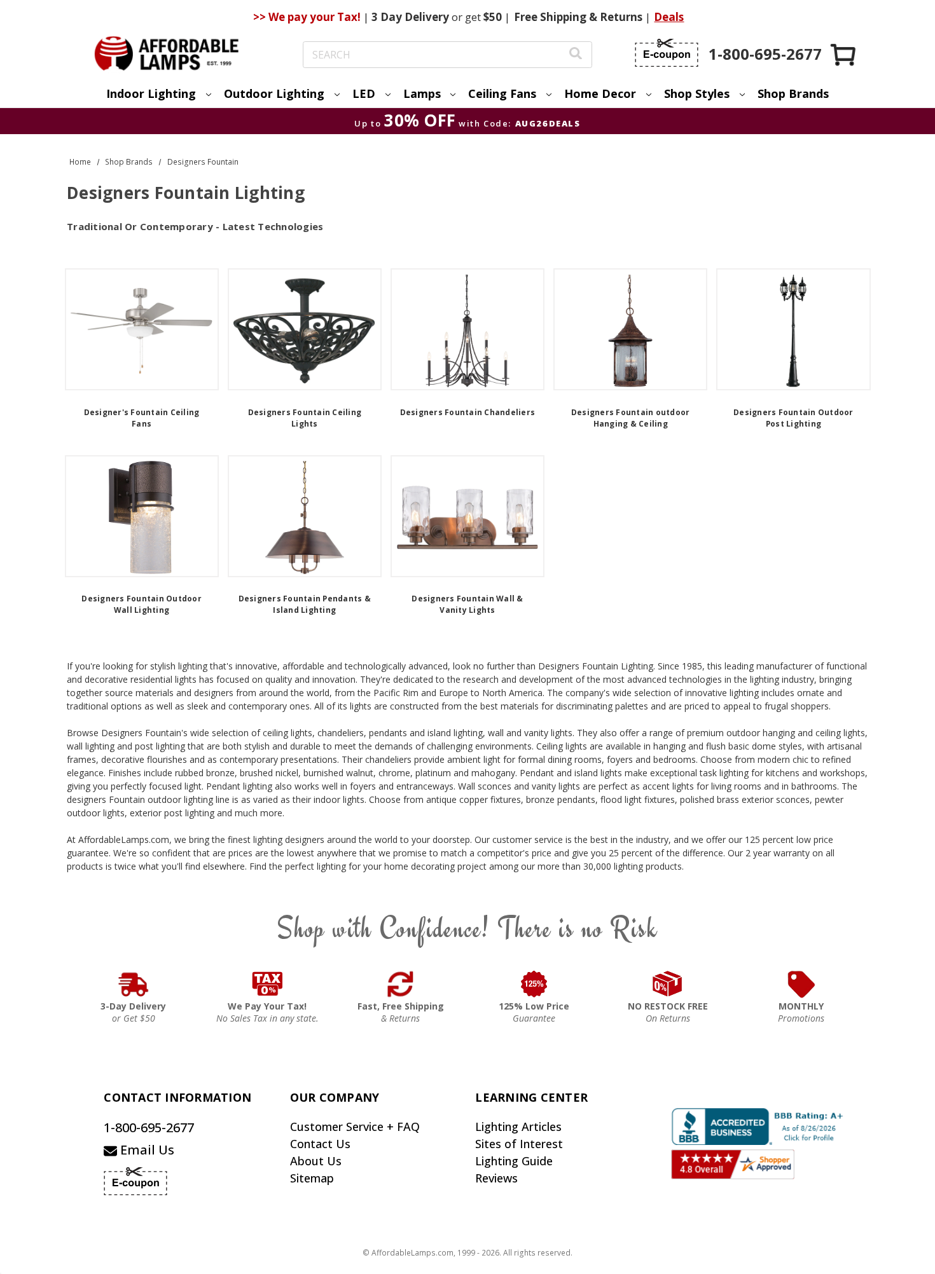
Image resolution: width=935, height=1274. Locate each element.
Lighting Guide (514, 1160)
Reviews (496, 1178)
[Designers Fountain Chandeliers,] (467, 329)
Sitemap (312, 1178)
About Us (316, 1160)
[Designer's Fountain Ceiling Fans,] (142, 329)
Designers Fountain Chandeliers (468, 412)
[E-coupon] (666, 52)
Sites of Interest (519, 1143)
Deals (669, 17)
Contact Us (320, 1143)
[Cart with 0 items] (844, 54)
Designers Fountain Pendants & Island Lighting (305, 604)
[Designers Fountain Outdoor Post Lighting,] (793, 329)
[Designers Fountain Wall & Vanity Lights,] (467, 516)
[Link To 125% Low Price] (534, 984)
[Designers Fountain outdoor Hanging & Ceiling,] (630, 329)
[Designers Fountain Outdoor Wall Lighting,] (142, 516)
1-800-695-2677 (149, 1127)
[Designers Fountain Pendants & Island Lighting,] (304, 516)
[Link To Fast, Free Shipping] (400, 984)
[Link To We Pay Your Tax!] (267, 984)
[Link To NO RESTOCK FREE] (668, 984)
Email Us (145, 1149)
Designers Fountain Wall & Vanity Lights (467, 604)
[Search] (575, 55)
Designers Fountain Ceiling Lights (305, 418)
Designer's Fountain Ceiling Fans (142, 418)
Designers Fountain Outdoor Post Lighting (793, 418)
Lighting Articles (518, 1126)
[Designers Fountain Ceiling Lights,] (304, 329)
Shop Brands (793, 93)
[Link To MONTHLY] (801, 984)
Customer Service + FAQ (355, 1126)
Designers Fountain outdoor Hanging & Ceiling (630, 418)
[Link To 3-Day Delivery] (133, 984)
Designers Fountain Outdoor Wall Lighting (141, 604)
